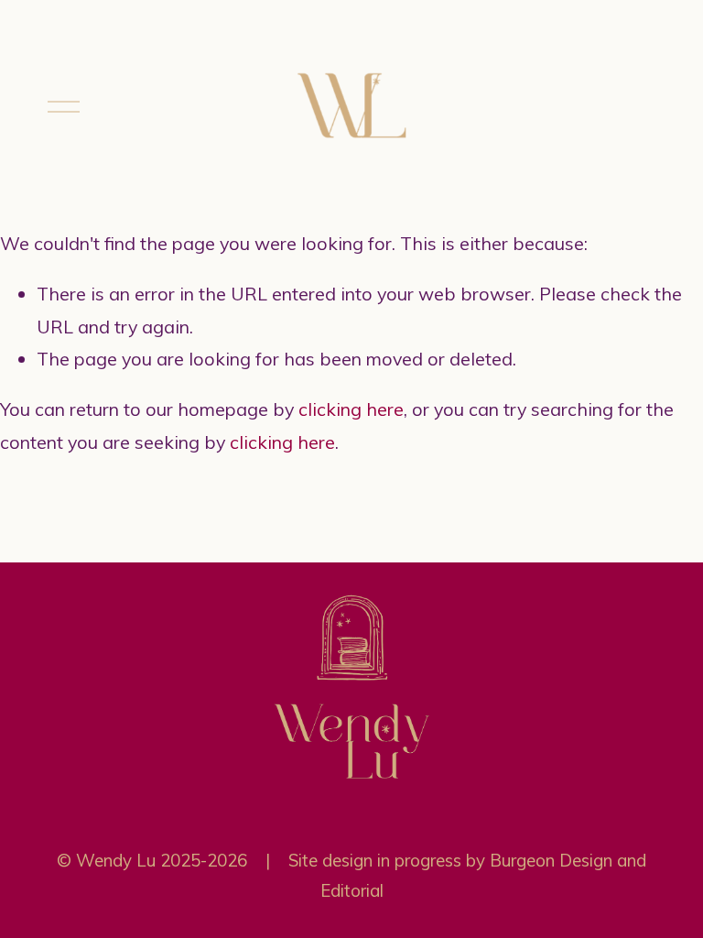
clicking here (351, 409)
